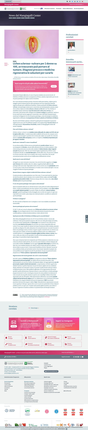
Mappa (45, 367)
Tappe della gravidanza (29, 384)
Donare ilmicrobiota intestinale (33, 344)
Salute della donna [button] (68, 8)
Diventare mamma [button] (50, 8)
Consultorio (7, 387)
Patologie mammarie (49, 387)
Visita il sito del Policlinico (76, 4)
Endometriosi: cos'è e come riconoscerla (74, 75)
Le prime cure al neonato (29, 392)
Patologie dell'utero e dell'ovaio (51, 384)
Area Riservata (67, 390)
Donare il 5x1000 (69, 344)
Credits (65, 384)
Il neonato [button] (58, 8)
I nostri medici (7, 384)
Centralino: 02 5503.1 (11, 356)
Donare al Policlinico (51, 344)
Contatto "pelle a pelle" (29, 394)
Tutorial (6, 389)
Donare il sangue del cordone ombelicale (53, 337)
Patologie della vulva (48, 383)
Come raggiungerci (48, 366)
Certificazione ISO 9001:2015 (70, 387)
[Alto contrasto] (69, 1)
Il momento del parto (29, 386)
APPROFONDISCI (61, 428)
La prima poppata (28, 395)
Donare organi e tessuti (71, 337)
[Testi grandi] (67, 1)
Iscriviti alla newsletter (51, 371)
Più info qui (47, 297)
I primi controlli (27, 397)
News (5, 390)
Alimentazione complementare (31, 400)
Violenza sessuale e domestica (50, 389)
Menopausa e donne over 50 (50, 386)
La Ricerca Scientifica (16, 1)
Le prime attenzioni (28, 398)
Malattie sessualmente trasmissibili (52, 392)
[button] (39, 9)
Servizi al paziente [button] (79, 8)
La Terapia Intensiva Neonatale (31, 401)
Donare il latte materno (32, 337)
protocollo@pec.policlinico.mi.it (11, 373)
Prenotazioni (7, 383)
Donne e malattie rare (49, 390)
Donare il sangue (10, 337)
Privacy (65, 381)
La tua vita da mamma (29, 387)
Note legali (66, 383)
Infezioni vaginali (48, 381)
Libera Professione (8, 386)
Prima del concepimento (29, 383)
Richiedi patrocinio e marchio (70, 386)
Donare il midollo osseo (12, 344)
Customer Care (47, 364)
